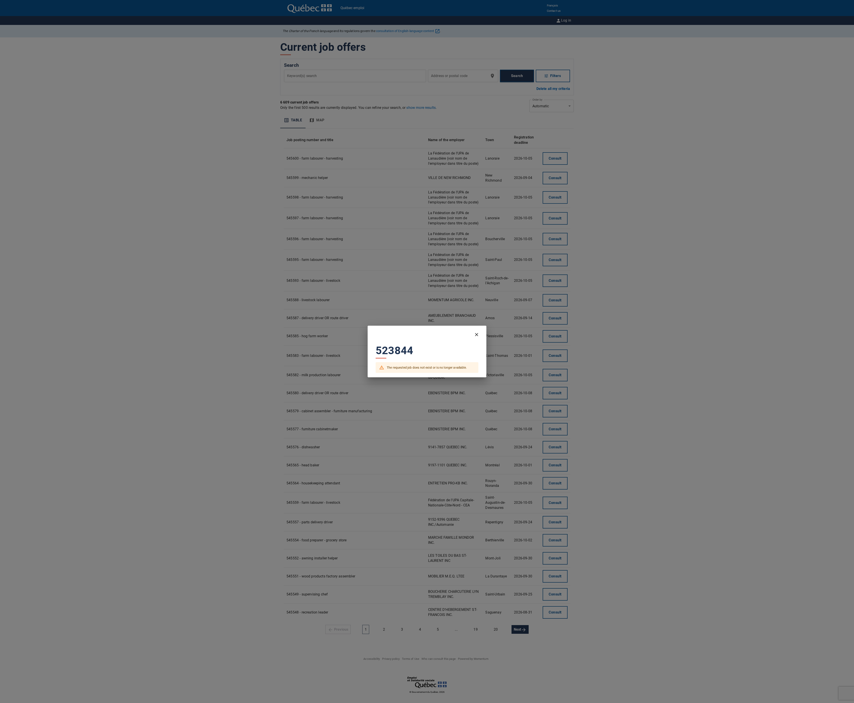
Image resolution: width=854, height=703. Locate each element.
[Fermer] (476, 334)
